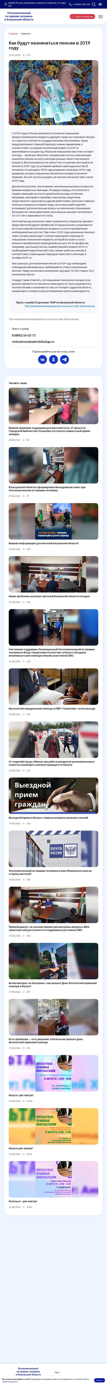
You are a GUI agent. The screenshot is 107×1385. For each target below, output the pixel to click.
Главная (13, 33)
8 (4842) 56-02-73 (23, 335)
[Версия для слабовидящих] (100, 4)
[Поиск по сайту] (93, 4)
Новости (25, 33)
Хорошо (99, 1380)
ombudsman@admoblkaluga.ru (33, 341)
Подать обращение (84, 16)
